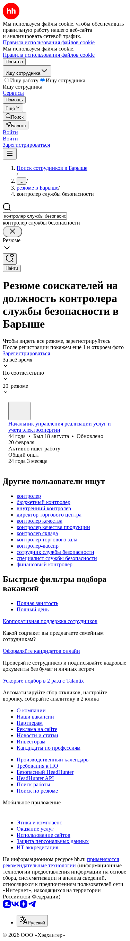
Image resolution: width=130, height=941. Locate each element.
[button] (10, 132)
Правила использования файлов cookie (49, 55)
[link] (14, 116)
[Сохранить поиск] (10, 259)
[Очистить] (12, 231)
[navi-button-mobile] (10, 153)
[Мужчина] (19, 411)
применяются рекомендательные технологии (61, 862)
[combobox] (35, 216)
